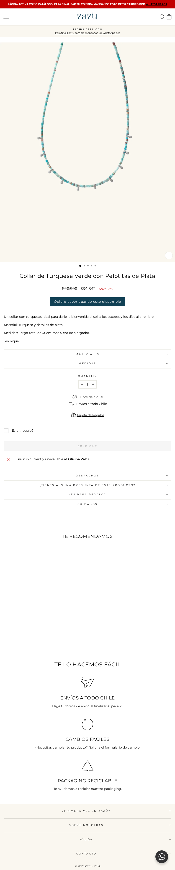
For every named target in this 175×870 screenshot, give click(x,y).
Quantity (87, 376)
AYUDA (86, 839)
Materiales (87, 354)
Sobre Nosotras (86, 825)
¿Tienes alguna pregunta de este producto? (87, 485)
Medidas (87, 363)
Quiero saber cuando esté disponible (87, 302)
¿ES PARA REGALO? (87, 494)
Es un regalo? (22, 430)
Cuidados (87, 504)
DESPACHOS (87, 475)
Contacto (86, 853)
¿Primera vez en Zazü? (86, 810)
